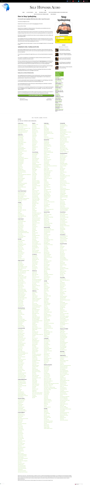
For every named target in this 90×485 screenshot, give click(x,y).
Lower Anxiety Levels (21, 225)
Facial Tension (20, 250)
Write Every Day (62, 272)
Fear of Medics (34, 178)
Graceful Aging (20, 203)
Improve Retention (46, 359)
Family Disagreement (63, 381)
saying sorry (36, 23)
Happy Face (45, 270)
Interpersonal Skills (47, 227)
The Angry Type (20, 384)
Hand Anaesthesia (46, 220)
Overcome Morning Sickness (64, 342)
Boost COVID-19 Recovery (36, 309)
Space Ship (33, 265)
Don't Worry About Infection (36, 235)
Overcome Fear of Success (36, 219)
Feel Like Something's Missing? (22, 454)
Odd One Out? (34, 205)
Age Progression (62, 154)
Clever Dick (19, 390)
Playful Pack (62, 287)
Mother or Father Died (35, 274)
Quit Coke (19, 188)
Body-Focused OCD (20, 179)
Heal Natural (34, 323)
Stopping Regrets (34, 135)
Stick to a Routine (62, 174)
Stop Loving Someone (63, 392)
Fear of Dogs (34, 179)
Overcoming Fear (20, 432)
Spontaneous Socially (35, 124)
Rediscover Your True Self (47, 378)
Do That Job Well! (46, 393)
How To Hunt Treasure (35, 261)
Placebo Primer (34, 364)
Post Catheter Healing (47, 413)
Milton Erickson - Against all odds (48, 384)
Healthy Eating (46, 123)
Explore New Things (20, 280)
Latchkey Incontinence (35, 350)
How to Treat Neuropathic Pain (48, 422)
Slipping (33, 189)
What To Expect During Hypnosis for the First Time (65, 67)
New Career (45, 297)
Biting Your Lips (20, 246)
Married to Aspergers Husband (64, 360)
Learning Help (46, 338)
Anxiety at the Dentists (35, 159)
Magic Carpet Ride (34, 255)
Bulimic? (45, 125)
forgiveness (44, 61)
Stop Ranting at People (21, 374)
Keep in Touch (46, 263)
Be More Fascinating (21, 330)
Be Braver (45, 153)
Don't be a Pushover (20, 279)
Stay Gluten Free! (46, 130)
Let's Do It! (61, 248)
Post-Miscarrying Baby (63, 347)
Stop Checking (20, 164)
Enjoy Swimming (34, 230)
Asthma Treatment (34, 297)
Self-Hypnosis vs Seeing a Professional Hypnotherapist (64, 50)
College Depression (20, 402)
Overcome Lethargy (62, 257)
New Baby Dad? (62, 135)
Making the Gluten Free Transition (36, 328)
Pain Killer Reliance (20, 175)
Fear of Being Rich (62, 220)
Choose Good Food (34, 333)
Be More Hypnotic (46, 215)
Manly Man (61, 308)
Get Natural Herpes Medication (36, 355)
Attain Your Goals (62, 262)
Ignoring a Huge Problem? (63, 296)
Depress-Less (20, 403)
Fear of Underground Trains (36, 214)
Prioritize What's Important (63, 163)
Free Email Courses (43, 12)
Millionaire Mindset (62, 228)
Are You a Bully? (46, 275)
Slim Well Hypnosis (46, 210)
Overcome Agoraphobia (35, 153)
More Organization (62, 253)
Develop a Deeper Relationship (64, 371)
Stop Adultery (62, 376)
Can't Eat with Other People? (22, 221)
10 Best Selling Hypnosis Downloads (58, 74)
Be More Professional (47, 157)
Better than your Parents (63, 138)
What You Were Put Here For (36, 128)
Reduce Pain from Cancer (21, 193)
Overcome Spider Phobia (35, 158)
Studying (45, 363)
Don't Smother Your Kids (63, 140)
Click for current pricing (36, 95)
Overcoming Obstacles (63, 258)
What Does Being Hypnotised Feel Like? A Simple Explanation (65, 54)
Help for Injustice (20, 442)
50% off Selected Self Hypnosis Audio (41, 14)
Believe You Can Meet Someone (64, 374)
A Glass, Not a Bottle (21, 147)
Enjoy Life (33, 123)
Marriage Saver (62, 416)
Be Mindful (45, 180)
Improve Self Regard (47, 154)
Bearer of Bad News (20, 334)
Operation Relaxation (35, 369)
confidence (23, 88)
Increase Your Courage (63, 291)
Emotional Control (20, 427)
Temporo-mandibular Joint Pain (48, 428)
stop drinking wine (46, 163)
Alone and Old (20, 208)
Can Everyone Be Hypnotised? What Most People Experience (65, 58)
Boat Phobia (34, 168)
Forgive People (20, 439)
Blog (36, 12)
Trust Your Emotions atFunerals (36, 280)
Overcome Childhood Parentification (23, 458)
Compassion (61, 173)
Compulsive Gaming (20, 153)
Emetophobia (34, 229)
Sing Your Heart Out (20, 226)
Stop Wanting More (62, 229)
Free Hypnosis (53, 14)
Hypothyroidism (34, 308)
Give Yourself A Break (21, 438)
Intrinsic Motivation (46, 369)
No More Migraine (34, 315)
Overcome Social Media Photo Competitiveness (24, 174)
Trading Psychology (62, 233)
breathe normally (46, 185)
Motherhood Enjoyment (63, 130)
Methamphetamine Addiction (22, 170)
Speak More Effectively (21, 345)
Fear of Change (34, 173)
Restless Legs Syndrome (35, 375)
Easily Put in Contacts (35, 304)
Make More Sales (46, 330)
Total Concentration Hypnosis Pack (48, 209)
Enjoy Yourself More (63, 204)
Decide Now (45, 318)
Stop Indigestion (34, 356)
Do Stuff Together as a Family (64, 149)
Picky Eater (45, 134)
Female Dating (46, 273)
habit (39, 80)
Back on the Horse (46, 368)
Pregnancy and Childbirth (64, 328)
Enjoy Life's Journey (35, 130)
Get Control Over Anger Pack (48, 178)
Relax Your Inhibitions (63, 157)
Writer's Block (62, 274)
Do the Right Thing (62, 307)
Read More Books (62, 263)
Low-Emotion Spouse (63, 361)
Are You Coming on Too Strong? (48, 244)
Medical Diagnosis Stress (35, 313)
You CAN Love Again (63, 401)
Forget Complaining (20, 364)
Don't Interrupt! (20, 371)
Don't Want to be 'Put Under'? (36, 193)
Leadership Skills (46, 288)
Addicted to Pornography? (21, 178)
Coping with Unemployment (47, 315)
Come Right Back (62, 194)
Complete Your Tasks (47, 309)
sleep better (45, 199)
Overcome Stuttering (21, 325)
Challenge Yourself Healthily (64, 195)
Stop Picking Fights (20, 360)
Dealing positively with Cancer (22, 192)
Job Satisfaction (46, 308)
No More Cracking (34, 380)
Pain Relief (45, 408)
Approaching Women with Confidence (49, 229)
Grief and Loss (34, 270)
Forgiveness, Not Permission (48, 400)
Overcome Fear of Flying (35, 190)
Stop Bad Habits (20, 241)
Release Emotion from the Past (48, 170)
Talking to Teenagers (63, 133)
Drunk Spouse (62, 359)
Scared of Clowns (34, 174)
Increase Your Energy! (47, 374)
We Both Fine (46, 259)
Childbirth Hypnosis (62, 331)
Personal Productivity (63, 243)
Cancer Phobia (34, 170)
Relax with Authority (46, 253)
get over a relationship (47, 164)
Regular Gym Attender (63, 237)
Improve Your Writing (47, 287)
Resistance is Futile (46, 219)
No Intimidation (46, 247)
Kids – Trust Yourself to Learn (22, 271)
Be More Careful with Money (64, 214)
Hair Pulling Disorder (20, 245)
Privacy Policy (36, 117)
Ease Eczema (34, 314)
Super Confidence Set (47, 194)
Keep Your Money (62, 213)
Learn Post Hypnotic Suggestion (64, 316)
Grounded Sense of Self (35, 200)
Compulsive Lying (20, 365)
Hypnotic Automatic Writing (47, 214)
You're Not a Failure (20, 437)
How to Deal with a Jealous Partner (65, 400)
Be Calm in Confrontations (47, 254)
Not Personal (45, 249)
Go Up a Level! (46, 404)
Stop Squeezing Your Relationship (64, 396)
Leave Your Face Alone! (35, 385)
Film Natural (45, 293)
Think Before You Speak (21, 333)
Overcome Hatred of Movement (22, 320)
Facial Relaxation (34, 382)
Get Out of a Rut (34, 143)
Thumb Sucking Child (21, 305)
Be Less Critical (46, 237)
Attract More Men (46, 238)
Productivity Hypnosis (47, 174)
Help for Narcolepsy (35, 344)
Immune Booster (34, 325)
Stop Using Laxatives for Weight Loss (23, 158)
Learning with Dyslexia (47, 344)
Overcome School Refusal (21, 295)
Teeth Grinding (34, 386)
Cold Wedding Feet (20, 237)
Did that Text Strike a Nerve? (22, 338)
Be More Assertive (46, 143)
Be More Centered (62, 158)
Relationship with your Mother (64, 415)
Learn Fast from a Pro (47, 353)
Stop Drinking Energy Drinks (22, 148)
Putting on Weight (46, 129)
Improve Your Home (62, 184)
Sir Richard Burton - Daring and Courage (49, 387)
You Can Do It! (62, 179)
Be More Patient (62, 286)
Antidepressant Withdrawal (21, 399)
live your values (46, 149)
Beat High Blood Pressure (35, 340)
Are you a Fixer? (62, 205)
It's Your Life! (62, 200)
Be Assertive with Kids (63, 124)
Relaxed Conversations (21, 335)
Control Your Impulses (21, 444)
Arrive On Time (46, 294)
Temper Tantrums (20, 306)
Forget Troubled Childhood (21, 309)
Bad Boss (45, 284)
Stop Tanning (19, 189)
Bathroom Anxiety (20, 222)
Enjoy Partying (34, 125)
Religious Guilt (20, 173)
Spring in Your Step (46, 168)
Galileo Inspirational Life (47, 382)
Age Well (19, 212)
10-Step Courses (20, 123)
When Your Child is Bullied (63, 148)
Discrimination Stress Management (22, 460)
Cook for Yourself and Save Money (48, 138)
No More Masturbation (21, 159)
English (59, 37)
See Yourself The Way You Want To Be (37, 334)
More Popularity (46, 242)
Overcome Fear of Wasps (35, 162)
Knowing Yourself (62, 306)
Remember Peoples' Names (47, 358)
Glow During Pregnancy (63, 343)
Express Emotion (20, 434)
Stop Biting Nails (20, 251)
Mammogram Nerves (35, 351)
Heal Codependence (62, 369)
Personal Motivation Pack (47, 189)
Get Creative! (62, 247)
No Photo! (33, 209)
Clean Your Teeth (34, 303)
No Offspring (19, 311)
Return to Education (46, 360)
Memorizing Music (46, 354)
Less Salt (45, 135)
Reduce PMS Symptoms (35, 365)
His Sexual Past (62, 411)
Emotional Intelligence (21, 412)
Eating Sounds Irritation (21, 321)
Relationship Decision (63, 417)
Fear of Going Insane (35, 195)
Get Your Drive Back (47, 377)
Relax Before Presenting (47, 325)
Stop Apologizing (63, 18)
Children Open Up (20, 300)
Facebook (69, 1)
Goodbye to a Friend (63, 379)
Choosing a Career (46, 298)
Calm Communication (47, 264)
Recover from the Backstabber (22, 385)
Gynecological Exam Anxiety (36, 360)
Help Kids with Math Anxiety (22, 289)
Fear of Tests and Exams (35, 241)
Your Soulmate (62, 390)
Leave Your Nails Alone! (21, 252)
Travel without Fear (34, 226)
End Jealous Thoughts (63, 406)
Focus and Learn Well (47, 204)
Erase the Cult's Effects (21, 314)
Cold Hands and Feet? (35, 366)
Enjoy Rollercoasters (35, 215)
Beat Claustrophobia (35, 246)
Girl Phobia (33, 231)
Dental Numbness (46, 218)
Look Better (61, 312)
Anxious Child (20, 274)
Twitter (80, 1)
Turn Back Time (20, 217)
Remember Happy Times (35, 259)
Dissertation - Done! (62, 273)
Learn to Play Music (46, 349)
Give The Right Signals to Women (48, 239)
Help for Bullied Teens (21, 264)
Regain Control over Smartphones (22, 183)
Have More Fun (34, 129)
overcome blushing (46, 200)
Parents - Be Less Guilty (63, 139)
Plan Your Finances (62, 223)
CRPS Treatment (46, 412)
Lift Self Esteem (20, 133)
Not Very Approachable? (47, 234)
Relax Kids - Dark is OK (21, 281)
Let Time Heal (34, 283)
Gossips (19, 388)
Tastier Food (34, 148)
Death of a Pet (34, 275)
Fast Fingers (45, 313)
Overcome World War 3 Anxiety (36, 252)
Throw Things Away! (20, 144)
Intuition (61, 281)
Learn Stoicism (62, 162)
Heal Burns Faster (34, 324)
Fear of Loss (34, 278)
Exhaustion (33, 293)
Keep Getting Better (46, 373)
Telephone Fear (34, 224)
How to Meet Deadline (47, 319)
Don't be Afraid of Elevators (36, 183)
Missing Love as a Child (21, 326)
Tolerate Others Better (63, 288)
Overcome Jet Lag (34, 349)
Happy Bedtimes (20, 269)
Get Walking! (62, 242)
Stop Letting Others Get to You (64, 323)
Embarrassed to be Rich (63, 219)
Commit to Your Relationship (64, 385)
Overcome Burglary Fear (35, 247)
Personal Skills (62, 277)
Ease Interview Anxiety (47, 314)
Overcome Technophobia (35, 250)
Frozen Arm (45, 213)
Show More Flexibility (63, 297)
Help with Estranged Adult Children (64, 380)
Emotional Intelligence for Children (22, 266)
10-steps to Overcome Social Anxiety (23, 130)
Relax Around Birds (34, 154)
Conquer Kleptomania (21, 157)
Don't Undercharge (62, 215)
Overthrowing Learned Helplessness (65, 189)
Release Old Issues (20, 448)
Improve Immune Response (36, 370)
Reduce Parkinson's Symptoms (36, 371)
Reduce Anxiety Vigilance (21, 319)
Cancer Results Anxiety (21, 194)
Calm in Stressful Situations (64, 303)
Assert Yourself (20, 329)
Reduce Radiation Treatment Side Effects (23, 198)
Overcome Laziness (62, 267)
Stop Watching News (21, 162)
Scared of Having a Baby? (63, 337)
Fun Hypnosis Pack (46, 193)
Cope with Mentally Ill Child (63, 125)
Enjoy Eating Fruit (46, 128)
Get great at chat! (20, 348)
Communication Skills (21, 328)
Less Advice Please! (20, 369)
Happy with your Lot (62, 298)
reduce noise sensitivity (47, 184)
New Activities (34, 149)
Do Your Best (46, 372)
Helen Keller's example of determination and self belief (51, 383)
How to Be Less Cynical (21, 463)
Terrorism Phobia (34, 221)
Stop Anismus (34, 294)
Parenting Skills (62, 123)
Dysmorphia (19, 310)
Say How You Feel (46, 279)
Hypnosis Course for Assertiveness (22, 125)
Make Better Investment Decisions (64, 225)
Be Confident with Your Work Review (49, 323)
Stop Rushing (34, 163)
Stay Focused (62, 251)
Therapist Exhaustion (47, 224)
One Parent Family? (62, 145)
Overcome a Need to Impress (22, 375)
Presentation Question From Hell (48, 328)
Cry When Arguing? (20, 428)
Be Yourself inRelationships (64, 397)
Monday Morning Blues (47, 320)
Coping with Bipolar (20, 408)
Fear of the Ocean (34, 245)
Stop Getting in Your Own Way (64, 268)
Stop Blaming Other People (63, 366)
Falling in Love (62, 386)
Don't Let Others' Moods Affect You (65, 280)
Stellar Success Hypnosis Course (22, 124)
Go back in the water (35, 216)
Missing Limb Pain (46, 424)
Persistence (61, 261)
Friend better (45, 233)
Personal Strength (62, 302)
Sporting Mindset (46, 205)
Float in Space (34, 269)
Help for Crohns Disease (35, 310)
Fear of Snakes (34, 157)
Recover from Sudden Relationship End (65, 365)
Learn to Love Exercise (63, 239)
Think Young (19, 211)
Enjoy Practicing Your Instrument (22, 291)
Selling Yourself (46, 398)
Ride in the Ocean (34, 266)
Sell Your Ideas (46, 289)
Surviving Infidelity (62, 410)
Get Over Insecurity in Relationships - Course (24, 128)
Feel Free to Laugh (34, 264)
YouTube (75, 1)
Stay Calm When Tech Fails (36, 220)
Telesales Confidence (47, 334)
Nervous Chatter (20, 350)
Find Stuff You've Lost (63, 180)
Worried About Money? (63, 224)
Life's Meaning (34, 133)
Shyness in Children (20, 301)
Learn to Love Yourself (63, 185)
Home (23, 12)
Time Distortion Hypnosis (47, 225)
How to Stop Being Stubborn (22, 465)
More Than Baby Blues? (63, 346)
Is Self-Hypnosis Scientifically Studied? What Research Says (65, 63)
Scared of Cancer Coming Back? (22, 199)
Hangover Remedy (34, 329)
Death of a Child (34, 273)
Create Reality (62, 170)
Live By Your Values (63, 190)
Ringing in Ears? (34, 391)
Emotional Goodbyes (63, 318)
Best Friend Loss (34, 284)
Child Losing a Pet (20, 284)
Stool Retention (34, 361)
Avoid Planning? (34, 210)
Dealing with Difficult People (22, 379)
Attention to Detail (46, 283)
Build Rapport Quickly (47, 243)
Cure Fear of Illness (35, 359)
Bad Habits (19, 239)
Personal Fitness (62, 234)
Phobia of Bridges (34, 169)
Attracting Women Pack (47, 144)
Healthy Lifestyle (34, 339)
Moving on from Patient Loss (36, 285)
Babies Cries (62, 128)
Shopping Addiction (20, 180)
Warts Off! (33, 397)
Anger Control (20, 417)
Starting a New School (21, 286)
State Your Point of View (21, 339)
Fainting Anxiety (34, 188)
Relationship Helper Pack (47, 195)
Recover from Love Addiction (64, 407)
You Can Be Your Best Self (63, 164)
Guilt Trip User (20, 389)
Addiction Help (20, 134)
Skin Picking (19, 257)
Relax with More (62, 169)
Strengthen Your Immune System (36, 298)
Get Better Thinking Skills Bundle (48, 152)
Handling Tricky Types (47, 173)
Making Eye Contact (46, 252)
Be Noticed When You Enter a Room (65, 175)
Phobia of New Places (35, 251)
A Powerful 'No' (20, 355)
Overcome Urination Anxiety (22, 236)
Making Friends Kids (20, 285)
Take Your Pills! (34, 374)
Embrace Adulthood (62, 159)
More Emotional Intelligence (21, 447)
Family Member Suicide (35, 289)
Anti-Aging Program (46, 142)
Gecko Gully (23, 479)
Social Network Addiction (21, 184)
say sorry (49, 39)
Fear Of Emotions (34, 184)
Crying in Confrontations (47, 303)
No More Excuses (46, 394)
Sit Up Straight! (34, 346)
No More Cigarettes (62, 352)
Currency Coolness (62, 218)
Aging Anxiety (20, 206)
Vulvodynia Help (34, 396)
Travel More (33, 138)
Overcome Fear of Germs (35, 194)
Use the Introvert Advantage (64, 209)
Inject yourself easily (35, 376)
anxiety (45, 188)
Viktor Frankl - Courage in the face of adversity (50, 388)
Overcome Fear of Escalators (36, 185)
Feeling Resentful (20, 469)
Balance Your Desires (21, 453)
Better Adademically (46, 339)
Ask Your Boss (46, 282)
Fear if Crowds (34, 175)
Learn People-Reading (21, 344)
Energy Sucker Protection (21, 380)
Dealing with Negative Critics (22, 394)
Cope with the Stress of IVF (64, 333)
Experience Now (34, 140)
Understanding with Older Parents (64, 412)
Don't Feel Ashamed (20, 433)
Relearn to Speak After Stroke (22, 216)
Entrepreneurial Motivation (47, 399)
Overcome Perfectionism (63, 311)
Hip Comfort (45, 418)
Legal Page (40, 117)
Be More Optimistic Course (21, 129)
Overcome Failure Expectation (22, 468)
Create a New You (46, 183)
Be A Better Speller (46, 347)
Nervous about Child (63, 150)
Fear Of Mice (34, 204)
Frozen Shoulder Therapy (47, 417)
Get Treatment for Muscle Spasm (36, 354)
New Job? (45, 329)
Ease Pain (45, 414)
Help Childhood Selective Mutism (22, 297)
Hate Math (33, 206)
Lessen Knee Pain (46, 419)
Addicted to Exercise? (21, 149)
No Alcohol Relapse (20, 185)
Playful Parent (62, 144)
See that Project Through (47, 389)
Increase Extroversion (63, 188)
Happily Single (62, 405)
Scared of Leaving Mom (21, 296)
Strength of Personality (63, 199)
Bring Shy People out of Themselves (23, 395)
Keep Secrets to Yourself (21, 370)
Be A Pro (45, 292)
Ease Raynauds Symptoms (36, 318)
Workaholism (45, 335)
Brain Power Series (62, 168)
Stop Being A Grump (20, 464)
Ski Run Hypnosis (34, 256)
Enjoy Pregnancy (62, 341)
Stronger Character (62, 206)
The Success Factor (46, 206)
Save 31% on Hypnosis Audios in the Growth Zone (58, 12)
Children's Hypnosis (21, 260)
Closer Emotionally (62, 375)
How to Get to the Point (21, 340)
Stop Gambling (20, 152)
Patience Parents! (62, 143)
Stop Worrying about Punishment (36, 164)
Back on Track (62, 252)
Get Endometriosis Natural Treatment (37, 320)
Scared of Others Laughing (35, 199)
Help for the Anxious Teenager (22, 290)
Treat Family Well (20, 459)
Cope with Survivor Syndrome (22, 470)
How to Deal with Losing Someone (36, 279)
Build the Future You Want (47, 379)
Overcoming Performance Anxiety (22, 231)
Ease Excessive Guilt (21, 429)
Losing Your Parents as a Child (22, 276)
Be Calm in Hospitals (35, 242)
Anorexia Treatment (46, 124)
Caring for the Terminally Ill (35, 299)
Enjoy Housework (62, 178)
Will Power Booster (62, 327)
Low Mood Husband (20, 404)
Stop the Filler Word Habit (21, 354)
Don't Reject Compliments (47, 228)
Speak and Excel (46, 324)
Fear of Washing (34, 240)
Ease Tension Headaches (35, 319)
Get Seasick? (34, 395)
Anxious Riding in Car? (35, 237)
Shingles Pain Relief (46, 427)
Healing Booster (34, 390)
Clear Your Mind (46, 342)
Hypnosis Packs (46, 139)
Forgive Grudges (46, 248)
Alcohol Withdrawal (20, 137)
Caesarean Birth (62, 348)
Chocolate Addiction (20, 143)
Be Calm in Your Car (20, 413)
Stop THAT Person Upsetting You (48, 274)
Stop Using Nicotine (20, 163)
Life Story (33, 150)
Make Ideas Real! (46, 367)
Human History (34, 260)
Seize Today (34, 139)
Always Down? (20, 422)
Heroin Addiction (20, 154)
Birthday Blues (20, 424)
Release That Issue (20, 449)
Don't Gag (19, 315)
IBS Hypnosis (34, 345)
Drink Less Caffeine (20, 138)
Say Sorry (45, 258)
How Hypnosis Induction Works (48, 223)
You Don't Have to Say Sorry (22, 359)
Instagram (86, 1)
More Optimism (62, 292)
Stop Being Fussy (62, 322)
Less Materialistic (62, 282)
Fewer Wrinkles (20, 213)
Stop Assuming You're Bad (21, 409)
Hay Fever (33, 330)
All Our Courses (30, 12)
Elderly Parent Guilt (35, 288)
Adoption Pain (62, 364)
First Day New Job (46, 310)
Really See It (34, 145)
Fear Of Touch (34, 225)
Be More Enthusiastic (47, 392)
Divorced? (61, 395)
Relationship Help (63, 355)
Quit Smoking (62, 351)
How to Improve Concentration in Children (23, 270)
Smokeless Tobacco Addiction (22, 142)
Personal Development (63, 153)
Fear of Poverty (34, 211)
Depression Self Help (21, 398)
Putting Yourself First (47, 268)
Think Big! (45, 405)
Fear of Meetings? (46, 299)
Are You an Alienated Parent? (64, 370)
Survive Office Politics (47, 304)
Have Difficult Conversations (22, 343)
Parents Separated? (20, 265)
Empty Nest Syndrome (63, 129)
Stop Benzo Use (20, 168)
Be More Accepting (20, 416)
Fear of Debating (46, 343)
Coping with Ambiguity (63, 193)
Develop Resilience (62, 293)
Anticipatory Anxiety (20, 220)
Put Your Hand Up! (20, 302)
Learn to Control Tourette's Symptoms (37, 392)
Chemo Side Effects (20, 197)
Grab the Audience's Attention (22, 376)
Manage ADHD (20, 316)
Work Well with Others (47, 333)
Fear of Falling (20, 207)
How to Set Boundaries (47, 269)
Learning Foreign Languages (48, 348)
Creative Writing (62, 246)
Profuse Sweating (34, 381)
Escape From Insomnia (47, 175)
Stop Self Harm (20, 324)
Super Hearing (34, 144)
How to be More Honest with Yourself (23, 418)
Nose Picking (20, 255)
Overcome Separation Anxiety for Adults (23, 232)
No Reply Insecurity (20, 227)
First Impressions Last (47, 232)
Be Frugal (45, 179)
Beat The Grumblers (46, 265)
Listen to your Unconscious (63, 210)
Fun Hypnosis (34, 254)
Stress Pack (45, 158)
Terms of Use (45, 117)
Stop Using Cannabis (21, 139)
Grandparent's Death (20, 275)
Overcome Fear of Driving (35, 180)
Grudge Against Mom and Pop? (64, 391)
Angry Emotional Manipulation (22, 383)
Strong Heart (34, 387)
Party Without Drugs (20, 169)
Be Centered (45, 147)
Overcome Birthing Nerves (63, 336)
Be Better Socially (46, 169)
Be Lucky (61, 301)
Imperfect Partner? (62, 402)
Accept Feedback (20, 361)
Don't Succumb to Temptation (64, 317)
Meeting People (20, 349)
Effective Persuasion (47, 148)
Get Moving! (34, 335)
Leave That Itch (20, 256)
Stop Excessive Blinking (21, 240)
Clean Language (20, 366)
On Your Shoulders (62, 324)
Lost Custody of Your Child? (64, 134)
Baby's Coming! (62, 332)
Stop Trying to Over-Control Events (65, 183)
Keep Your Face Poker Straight (64, 313)
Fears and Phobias (35, 152)
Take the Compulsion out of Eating (48, 133)
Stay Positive (46, 190)
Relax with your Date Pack (47, 159)
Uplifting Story (46, 403)
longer (29, 88)
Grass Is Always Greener (21, 443)
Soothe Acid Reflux (34, 292)
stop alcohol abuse (46, 162)
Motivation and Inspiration (48, 364)
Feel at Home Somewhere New (22, 423)
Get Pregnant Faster (63, 338)
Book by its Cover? (46, 278)
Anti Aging (19, 202)
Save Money (61, 230)
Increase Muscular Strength (64, 238)
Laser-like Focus (62, 256)
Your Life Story (34, 134)
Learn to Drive (34, 236)
